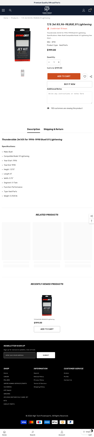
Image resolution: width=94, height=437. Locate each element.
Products (14, 18)
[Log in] (83, 10)
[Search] (10, 10)
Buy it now (69, 84)
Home (6, 18)
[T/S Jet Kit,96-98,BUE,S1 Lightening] (47, 304)
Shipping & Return (53, 129)
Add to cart (63, 76)
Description (33, 129)
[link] (85, 76)
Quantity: (51, 57)
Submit (46, 355)
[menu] (3, 10)
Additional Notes (54, 89)
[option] (22, 43)
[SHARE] (90, 77)
